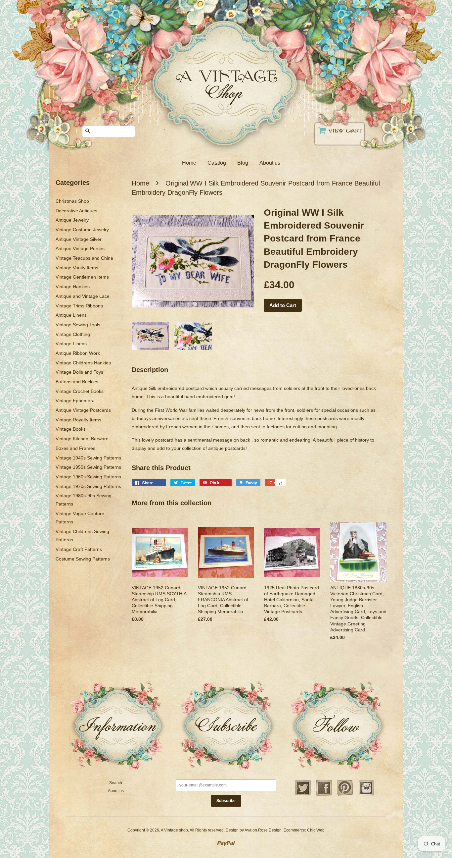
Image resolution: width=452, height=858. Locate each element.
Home (189, 163)
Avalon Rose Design (263, 830)
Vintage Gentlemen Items (82, 277)
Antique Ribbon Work (78, 353)
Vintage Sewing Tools (78, 324)
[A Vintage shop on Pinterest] (345, 794)
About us (269, 163)
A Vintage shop (174, 830)
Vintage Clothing (73, 334)
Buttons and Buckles (77, 381)
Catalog (216, 163)
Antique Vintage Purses (80, 248)
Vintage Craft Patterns (79, 549)
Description (150, 369)
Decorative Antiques (76, 210)
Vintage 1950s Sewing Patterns (88, 467)
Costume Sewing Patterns (83, 559)
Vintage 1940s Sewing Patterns (88, 457)
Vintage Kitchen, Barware (82, 438)
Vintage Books (71, 429)
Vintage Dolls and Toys (79, 372)
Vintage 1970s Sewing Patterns (88, 486)
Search (115, 782)
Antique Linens (71, 315)
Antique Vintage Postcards (83, 410)
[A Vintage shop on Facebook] (324, 794)
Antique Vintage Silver (79, 239)
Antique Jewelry (72, 220)
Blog (242, 163)
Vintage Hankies (73, 286)
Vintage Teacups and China (84, 258)
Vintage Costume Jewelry (82, 229)
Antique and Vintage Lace (83, 296)
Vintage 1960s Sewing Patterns (88, 476)
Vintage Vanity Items (77, 267)
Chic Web (316, 830)
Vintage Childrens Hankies (83, 362)
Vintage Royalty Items (78, 419)
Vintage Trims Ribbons (79, 305)
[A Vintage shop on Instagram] (366, 794)
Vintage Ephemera (75, 400)
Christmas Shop (72, 201)
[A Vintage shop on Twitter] (302, 794)
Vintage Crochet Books (80, 391)
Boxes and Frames (75, 448)
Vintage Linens (71, 343)
